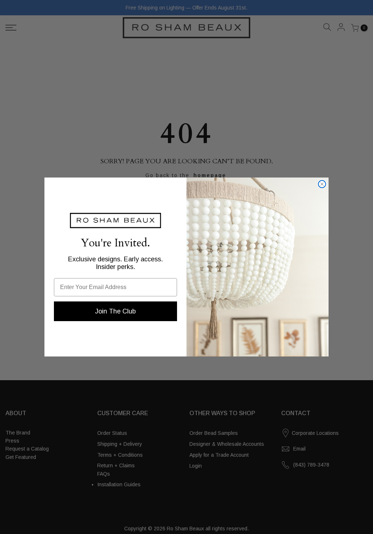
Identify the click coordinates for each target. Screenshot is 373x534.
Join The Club (115, 311)
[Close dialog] (322, 184)
